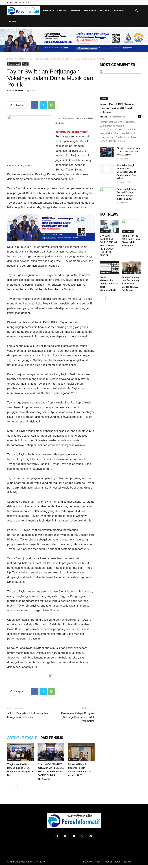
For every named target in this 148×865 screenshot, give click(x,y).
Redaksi (19, 90)
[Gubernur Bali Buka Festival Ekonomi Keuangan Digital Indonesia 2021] (107, 193)
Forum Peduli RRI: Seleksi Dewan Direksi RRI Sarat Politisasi (117, 108)
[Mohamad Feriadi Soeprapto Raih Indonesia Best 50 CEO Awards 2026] (81, 752)
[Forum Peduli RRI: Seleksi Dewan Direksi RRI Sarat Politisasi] (120, 85)
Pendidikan (90, 10)
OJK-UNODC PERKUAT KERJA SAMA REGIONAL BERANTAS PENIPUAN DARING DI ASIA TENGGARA (51, 771)
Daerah (47, 10)
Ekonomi (75, 10)
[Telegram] (74, 836)
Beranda (11, 58)
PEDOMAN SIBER (91, 861)
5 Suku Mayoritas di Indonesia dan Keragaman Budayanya (27, 715)
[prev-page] (9, 786)
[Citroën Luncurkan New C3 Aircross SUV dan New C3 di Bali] (107, 152)
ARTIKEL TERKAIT (22, 738)
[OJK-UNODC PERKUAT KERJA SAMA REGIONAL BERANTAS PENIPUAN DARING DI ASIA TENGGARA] (51, 752)
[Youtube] (90, 836)
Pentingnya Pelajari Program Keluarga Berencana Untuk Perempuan (78, 717)
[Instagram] (66, 836)
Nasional (62, 10)
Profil (25, 64)
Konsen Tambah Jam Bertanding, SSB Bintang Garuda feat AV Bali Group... (130, 283)
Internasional (25, 58)
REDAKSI (127, 861)
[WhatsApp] (51, 105)
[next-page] (15, 786)
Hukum (103, 10)
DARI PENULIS (51, 738)
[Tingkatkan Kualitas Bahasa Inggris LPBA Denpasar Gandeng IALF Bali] (20, 752)
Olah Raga (118, 10)
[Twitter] (43, 105)
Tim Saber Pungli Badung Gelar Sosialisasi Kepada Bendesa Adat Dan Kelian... (126, 172)
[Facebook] (34, 105)
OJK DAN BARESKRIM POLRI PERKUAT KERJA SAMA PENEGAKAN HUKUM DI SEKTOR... (108, 245)
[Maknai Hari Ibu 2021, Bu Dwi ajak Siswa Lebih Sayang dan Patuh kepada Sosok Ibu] (131, 226)
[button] (136, 10)
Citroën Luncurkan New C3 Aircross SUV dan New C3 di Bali (128, 151)
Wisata (12, 21)
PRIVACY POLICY (112, 861)
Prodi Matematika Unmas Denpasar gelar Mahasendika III (109, 283)
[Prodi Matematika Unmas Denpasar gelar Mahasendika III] (109, 267)
